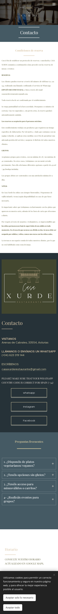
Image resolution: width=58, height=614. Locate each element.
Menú (54, 4)
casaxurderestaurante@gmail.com (24, 369)
